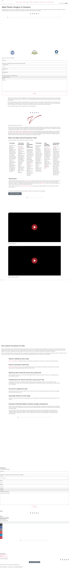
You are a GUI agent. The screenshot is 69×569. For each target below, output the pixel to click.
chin (47, 147)
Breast (17, 2)
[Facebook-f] (1, 527)
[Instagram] (1, 525)
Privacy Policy (10, 566)
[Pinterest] (1, 537)
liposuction (10, 132)
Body (21, 2)
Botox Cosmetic (11, 366)
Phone (5, 72)
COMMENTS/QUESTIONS (4, 491)
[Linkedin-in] (1, 535)
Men (27, 2)
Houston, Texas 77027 (4, 556)
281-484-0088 (2, 553)
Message (3, 78)
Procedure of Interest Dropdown (9, 75)
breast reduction (42, 183)
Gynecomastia (28, 180)
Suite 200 (1, 555)
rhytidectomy (20, 147)
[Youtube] (1, 532)
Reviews (35, 2)
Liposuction (55, 146)
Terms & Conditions (3, 566)
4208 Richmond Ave (3, 554)
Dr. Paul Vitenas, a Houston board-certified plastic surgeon (23, 132)
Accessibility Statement (18, 566)
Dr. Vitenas (40, 2)
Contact (49, 2)
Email (5, 68)
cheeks (48, 149)
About (45, 2)
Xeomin (17, 366)
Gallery (31, 2)
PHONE (1, 484)
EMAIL (1, 480)
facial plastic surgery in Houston (25, 185)
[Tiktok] (1, 530)
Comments (2, 471)
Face (24, 2)
